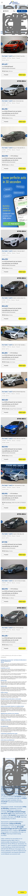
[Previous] (2, 44)
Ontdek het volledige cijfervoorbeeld (8, 68)
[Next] (26, 44)
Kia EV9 (19, 750)
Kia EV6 (22, 750)
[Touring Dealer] (14, 2)
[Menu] (2, 2)
